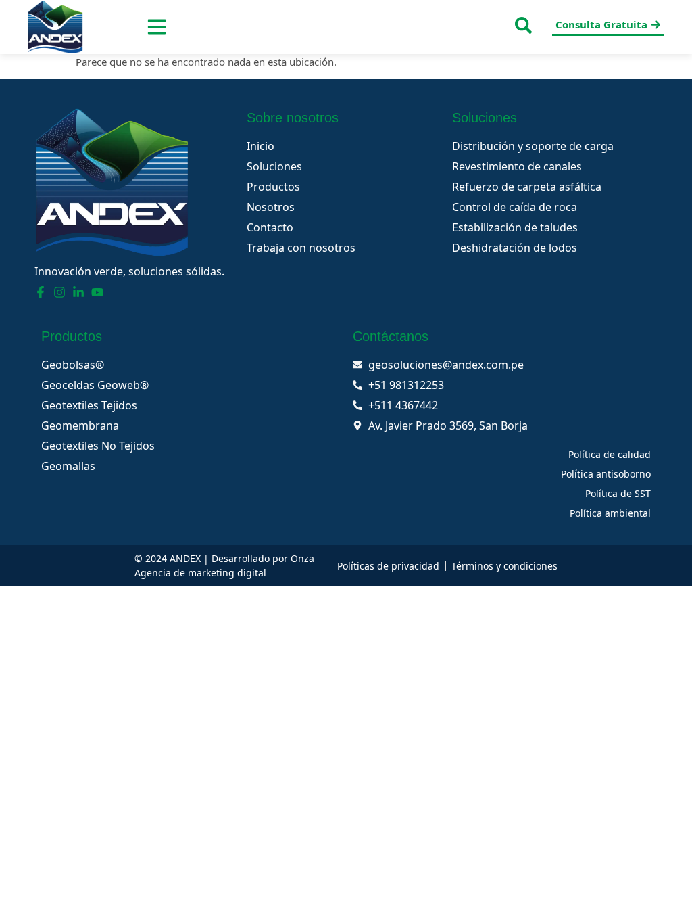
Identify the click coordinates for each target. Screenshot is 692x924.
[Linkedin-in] (78, 292)
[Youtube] (97, 292)
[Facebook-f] (40, 292)
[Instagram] (59, 292)
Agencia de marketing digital (200, 572)
